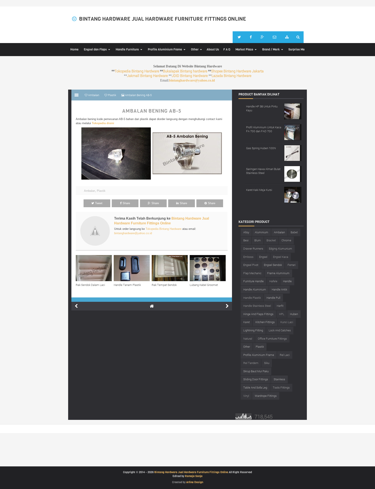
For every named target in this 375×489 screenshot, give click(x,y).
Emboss (248, 257)
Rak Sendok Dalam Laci (90, 285)
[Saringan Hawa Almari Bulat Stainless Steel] (292, 173)
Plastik (101, 190)
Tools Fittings (281, 387)
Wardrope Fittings (266, 396)
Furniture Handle (253, 281)
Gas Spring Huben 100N (261, 148)
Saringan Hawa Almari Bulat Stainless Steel (263, 171)
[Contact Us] (274, 37)
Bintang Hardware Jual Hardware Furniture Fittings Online (162, 18)
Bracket (271, 240)
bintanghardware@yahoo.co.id (192, 80)
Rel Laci (285, 355)
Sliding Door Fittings (255, 379)
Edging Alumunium (280, 248)
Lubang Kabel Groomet (204, 285)
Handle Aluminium (254, 289)
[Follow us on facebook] (251, 37)
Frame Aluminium (278, 273)
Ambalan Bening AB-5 (151, 111)
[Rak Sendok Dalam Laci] (95, 268)
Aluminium (261, 232)
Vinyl (246, 396)
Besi (246, 240)
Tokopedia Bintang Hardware (137, 71)
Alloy (246, 232)
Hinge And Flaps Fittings (258, 314)
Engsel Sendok (273, 265)
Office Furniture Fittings (272, 338)
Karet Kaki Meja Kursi (259, 190)
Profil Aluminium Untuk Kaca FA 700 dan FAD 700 (263, 129)
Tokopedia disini (103, 123)
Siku (266, 363)
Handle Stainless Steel (257, 306)
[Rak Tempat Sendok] (171, 268)
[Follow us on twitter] (239, 37)
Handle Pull (273, 298)
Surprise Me (296, 49)
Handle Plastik (252, 298)
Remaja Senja (193, 476)
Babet (294, 232)
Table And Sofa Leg (255, 387)
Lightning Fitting (253, 330)
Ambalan (89, 190)
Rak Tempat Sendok (164, 285)
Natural (247, 338)
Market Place (244, 49)
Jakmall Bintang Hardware (147, 75)
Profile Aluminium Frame (165, 49)
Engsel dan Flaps (95, 49)
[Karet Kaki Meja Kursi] (292, 194)
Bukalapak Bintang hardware (185, 71)
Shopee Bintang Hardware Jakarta (237, 71)
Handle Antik (279, 289)
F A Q (226, 49)
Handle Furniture (127, 49)
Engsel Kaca (280, 257)
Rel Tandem (250, 363)
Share (126, 203)
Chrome (286, 240)
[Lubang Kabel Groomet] (209, 268)
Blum (257, 240)
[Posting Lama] (227, 306)
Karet (246, 322)
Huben (294, 314)
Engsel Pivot (250, 265)
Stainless (279, 379)
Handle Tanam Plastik (127, 285)
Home (74, 49)
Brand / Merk (271, 49)
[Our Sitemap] (287, 37)
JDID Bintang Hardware (190, 75)
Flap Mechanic (252, 273)
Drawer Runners (253, 248)
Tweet (98, 203)
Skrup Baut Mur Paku (256, 371)
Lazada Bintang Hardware (231, 75)
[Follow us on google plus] (262, 37)
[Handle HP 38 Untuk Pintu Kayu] (292, 110)
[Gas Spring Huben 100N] (292, 152)
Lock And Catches (280, 330)
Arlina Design (194, 482)
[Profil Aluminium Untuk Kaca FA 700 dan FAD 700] (292, 131)
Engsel (263, 257)
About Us (213, 49)
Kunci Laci (286, 322)
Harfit (280, 306)
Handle (287, 281)
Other (195, 49)
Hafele (273, 281)
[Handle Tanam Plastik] (133, 268)
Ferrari (292, 265)
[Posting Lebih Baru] (76, 306)
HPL (281, 314)
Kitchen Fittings (265, 322)
